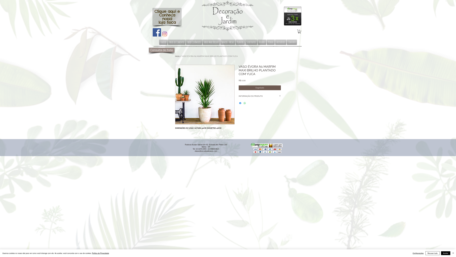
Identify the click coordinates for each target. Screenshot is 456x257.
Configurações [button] (418, 253)
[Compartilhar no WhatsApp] (244, 103)
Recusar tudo (433, 253)
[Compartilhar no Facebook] (240, 103)
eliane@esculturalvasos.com (206, 151)
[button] (299, 31)
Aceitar (445, 253)
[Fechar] (453, 253)
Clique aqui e (167, 11)
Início (177, 56)
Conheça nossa (167, 16)
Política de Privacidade (100, 253)
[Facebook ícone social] (157, 32)
